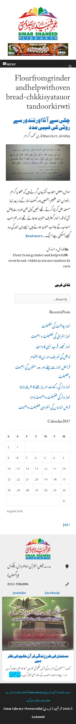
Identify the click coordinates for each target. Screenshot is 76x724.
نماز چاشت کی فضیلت (56, 325)
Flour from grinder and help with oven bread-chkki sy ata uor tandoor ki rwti (39, 260)
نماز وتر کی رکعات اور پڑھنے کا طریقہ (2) (45, 386)
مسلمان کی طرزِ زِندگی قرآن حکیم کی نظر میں (38, 659)
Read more (34, 235)
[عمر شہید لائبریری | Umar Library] (38, 22)
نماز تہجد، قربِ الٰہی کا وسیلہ (53, 346)
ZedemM (38, 716)
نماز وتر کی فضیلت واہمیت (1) (50, 396)
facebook (52, 592)
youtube (19, 592)
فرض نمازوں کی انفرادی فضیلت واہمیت (44, 407)
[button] (11, 64)
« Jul (66, 524)
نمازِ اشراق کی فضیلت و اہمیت (50, 335)
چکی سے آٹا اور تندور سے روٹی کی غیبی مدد (41, 123)
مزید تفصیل (15, 674)
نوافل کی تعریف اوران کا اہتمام (50, 356)
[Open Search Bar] (70, 65)
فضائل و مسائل (56, 249)
